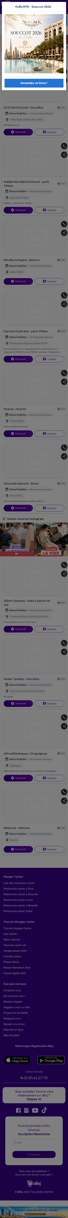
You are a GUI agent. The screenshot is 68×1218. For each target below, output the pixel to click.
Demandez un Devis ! (34, 83)
